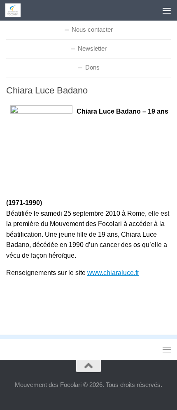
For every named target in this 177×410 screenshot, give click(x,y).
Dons (92, 67)
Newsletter (92, 48)
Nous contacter (92, 29)
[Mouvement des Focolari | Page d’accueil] (15, 10)
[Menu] (166, 10)
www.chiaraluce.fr (113, 272)
